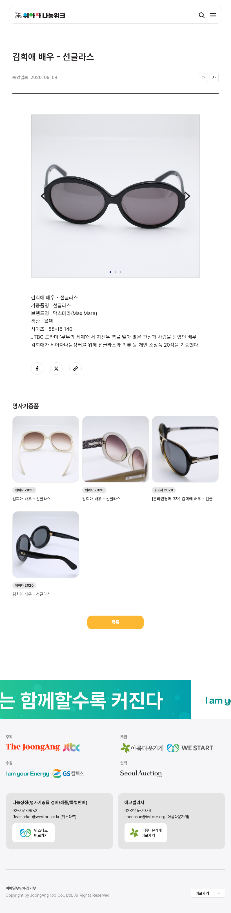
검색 (201, 15)
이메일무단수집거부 (21, 888)
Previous (43, 196)
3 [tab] (120, 272)
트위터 (56, 368)
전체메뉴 (213, 15)
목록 (115, 622)
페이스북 (37, 368)
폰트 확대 (214, 77)
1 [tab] (110, 272)
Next (187, 196)
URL (75, 368)
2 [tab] (115, 272)
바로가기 (202, 893)
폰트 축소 (203, 77)
